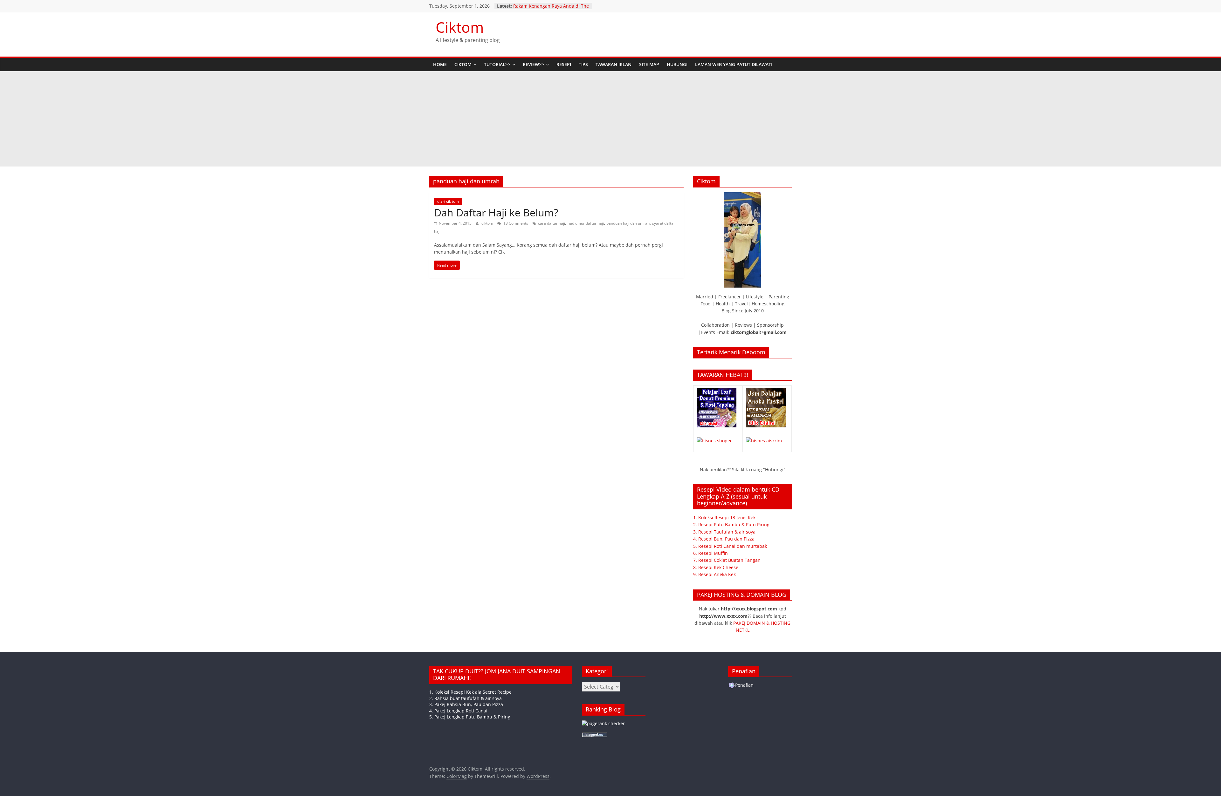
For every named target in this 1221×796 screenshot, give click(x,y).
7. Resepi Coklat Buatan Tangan (727, 560)
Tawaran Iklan (613, 64)
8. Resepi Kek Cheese (715, 567)
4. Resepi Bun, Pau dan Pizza (724, 539)
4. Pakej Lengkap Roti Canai (458, 711)
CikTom (463, 64)
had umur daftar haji (586, 223)
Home (440, 64)
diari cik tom (448, 201)
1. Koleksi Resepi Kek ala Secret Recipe (470, 692)
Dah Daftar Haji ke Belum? (496, 212)
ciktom (487, 223)
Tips (583, 64)
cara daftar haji (551, 223)
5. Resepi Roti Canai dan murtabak (730, 546)
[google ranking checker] (603, 723)
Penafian (744, 685)
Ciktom (460, 27)
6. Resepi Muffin (710, 553)
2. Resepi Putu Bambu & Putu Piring (731, 524)
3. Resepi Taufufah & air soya (724, 532)
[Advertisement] (610, 118)
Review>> (533, 64)
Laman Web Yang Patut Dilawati (733, 64)
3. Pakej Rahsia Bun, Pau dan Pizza (466, 704)
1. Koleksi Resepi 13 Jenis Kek (724, 517)
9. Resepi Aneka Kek (714, 574)
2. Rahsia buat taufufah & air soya (465, 698)
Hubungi (677, 64)
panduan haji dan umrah (628, 223)
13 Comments (515, 223)
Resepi (563, 64)
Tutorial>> (497, 64)
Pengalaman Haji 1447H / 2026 (545, 6)
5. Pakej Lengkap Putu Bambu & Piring (469, 717)
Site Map (649, 64)
